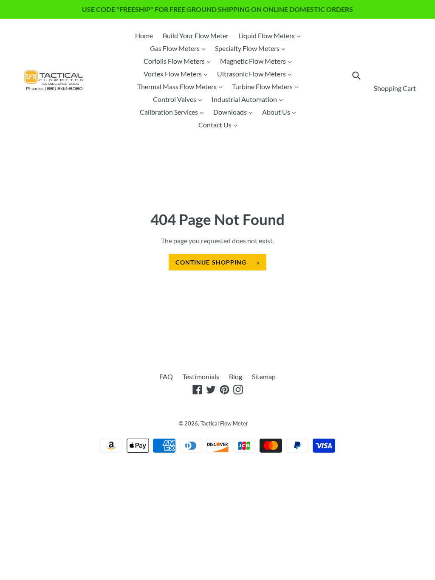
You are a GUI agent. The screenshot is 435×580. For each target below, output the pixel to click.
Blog (235, 376)
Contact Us (219, 124)
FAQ (166, 376)
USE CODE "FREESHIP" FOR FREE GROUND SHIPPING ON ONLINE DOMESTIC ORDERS (217, 9)
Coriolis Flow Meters (179, 60)
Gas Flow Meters (179, 48)
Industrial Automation (249, 99)
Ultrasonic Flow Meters (256, 73)
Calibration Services (174, 111)
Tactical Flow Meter (224, 423)
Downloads (235, 111)
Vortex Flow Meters (178, 73)
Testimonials (201, 376)
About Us (281, 111)
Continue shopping (210, 262)
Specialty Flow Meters (252, 48)
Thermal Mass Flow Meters (181, 86)
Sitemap (264, 376)
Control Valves (179, 99)
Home (144, 35)
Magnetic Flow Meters (258, 60)
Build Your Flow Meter (196, 35)
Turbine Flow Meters (267, 86)
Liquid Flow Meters (271, 35)
